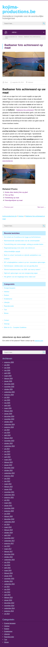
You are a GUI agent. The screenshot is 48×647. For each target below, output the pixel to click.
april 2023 (7, 457)
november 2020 (9, 508)
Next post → (42, 207)
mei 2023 (7, 454)
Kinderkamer (8, 299)
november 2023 (9, 441)
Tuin (5, 309)
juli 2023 (7, 449)
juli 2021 (7, 500)
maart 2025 (7, 408)
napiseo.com (39, 340)
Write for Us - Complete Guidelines (15, 327)
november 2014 (9, 605)
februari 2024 (8, 438)
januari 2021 (8, 505)
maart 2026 (7, 376)
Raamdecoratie (9, 306)
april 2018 (7, 535)
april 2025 (7, 405)
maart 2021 (7, 503)
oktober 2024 (8, 422)
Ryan (6, 82)
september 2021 (9, 495)
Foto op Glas (9, 195)
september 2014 (9, 608)
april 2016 (7, 568)
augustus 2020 (9, 511)
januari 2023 (8, 465)
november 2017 (9, 538)
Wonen (6, 313)
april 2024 (7, 435)
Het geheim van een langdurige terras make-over (19, 277)
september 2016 (9, 559)
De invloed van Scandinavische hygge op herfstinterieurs (22, 237)
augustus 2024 (9, 427)
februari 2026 (8, 378)
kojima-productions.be (18, 9)
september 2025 (9, 392)
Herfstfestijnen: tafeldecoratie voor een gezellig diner (21, 266)
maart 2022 (7, 484)
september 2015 (9, 584)
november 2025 (9, 386)
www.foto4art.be (7, 161)
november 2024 (9, 419)
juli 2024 (7, 430)
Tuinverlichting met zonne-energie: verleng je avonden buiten (23, 244)
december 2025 (9, 384)
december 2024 (9, 416)
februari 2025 (8, 411)
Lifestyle (6, 302)
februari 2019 (8, 530)
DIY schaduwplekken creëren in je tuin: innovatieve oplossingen (24, 262)
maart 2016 (7, 570)
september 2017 (9, 541)
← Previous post (7, 207)
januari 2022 (8, 489)
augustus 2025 (9, 395)
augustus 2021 (9, 497)
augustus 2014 (9, 611)
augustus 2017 (9, 543)
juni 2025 (7, 400)
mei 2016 (7, 565)
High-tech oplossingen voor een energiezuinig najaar (21, 273)
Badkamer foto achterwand (25, 110)
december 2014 (9, 603)
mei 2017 (7, 546)
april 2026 (7, 373)
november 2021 (9, 492)
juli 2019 (7, 524)
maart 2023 (7, 459)
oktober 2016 (8, 557)
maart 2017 (7, 549)
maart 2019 (7, 527)
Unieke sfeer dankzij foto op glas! (16, 192)
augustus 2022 (9, 476)
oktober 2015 (8, 581)
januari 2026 (8, 381)
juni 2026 (7, 368)
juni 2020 (7, 514)
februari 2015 (8, 597)
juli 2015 (7, 587)
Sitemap (6, 324)
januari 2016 (8, 576)
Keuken (6, 295)
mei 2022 (7, 481)
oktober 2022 (8, 470)
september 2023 (9, 446)
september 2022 (9, 473)
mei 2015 (7, 592)
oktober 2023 (8, 443)
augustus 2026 (9, 362)
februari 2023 (8, 462)
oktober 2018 (8, 532)
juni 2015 (7, 589)
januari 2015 (8, 600)
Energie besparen (9, 288)
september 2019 (9, 522)
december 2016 (9, 554)
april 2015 (7, 595)
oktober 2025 (8, 389)
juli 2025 (7, 397)
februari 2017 (8, 551)
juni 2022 (7, 478)
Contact (6, 320)
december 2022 (9, 468)
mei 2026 (7, 370)
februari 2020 (8, 516)
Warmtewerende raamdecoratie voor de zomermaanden (22, 241)
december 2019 (9, 519)
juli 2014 (7, 614)
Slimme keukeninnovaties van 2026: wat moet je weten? (22, 269)
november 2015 (9, 578)
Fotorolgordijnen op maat (13, 200)
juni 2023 (7, 451)
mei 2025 (7, 403)
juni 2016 (7, 562)
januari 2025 (8, 413)
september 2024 (9, 424)
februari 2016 (8, 573)
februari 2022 (8, 486)
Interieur (30, 82)
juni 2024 (7, 432)
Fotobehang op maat (12, 198)
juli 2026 (7, 365)
